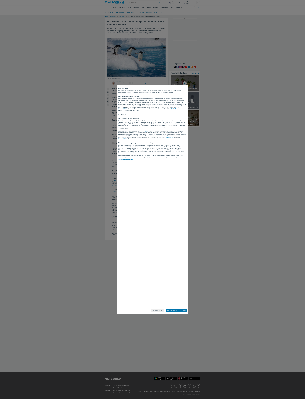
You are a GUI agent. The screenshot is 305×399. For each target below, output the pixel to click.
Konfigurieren (169, 137)
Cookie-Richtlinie (122, 109)
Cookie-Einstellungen (176, 109)
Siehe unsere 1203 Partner (125, 159)
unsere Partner (144, 131)
